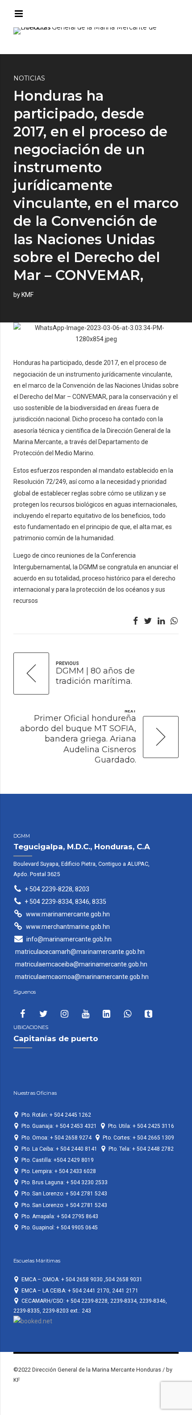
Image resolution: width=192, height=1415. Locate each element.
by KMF (23, 294)
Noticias (29, 78)
